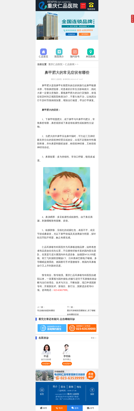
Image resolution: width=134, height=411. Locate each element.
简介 (55, 386)
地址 (79, 387)
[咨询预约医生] (52, 328)
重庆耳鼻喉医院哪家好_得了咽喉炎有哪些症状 (81, 312)
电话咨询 (132, 18)
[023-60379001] (82, 328)
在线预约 (46, 364)
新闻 (71, 387)
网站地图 (67, 400)
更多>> (93, 338)
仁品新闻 (69, 64)
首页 (42, 394)
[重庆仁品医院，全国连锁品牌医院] (67, 5)
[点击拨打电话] (67, 375)
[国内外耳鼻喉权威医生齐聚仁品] (67, 25)
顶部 (92, 394)
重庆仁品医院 (55, 64)
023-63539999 (92, 5)
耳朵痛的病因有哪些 (46, 310)
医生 (63, 387)
